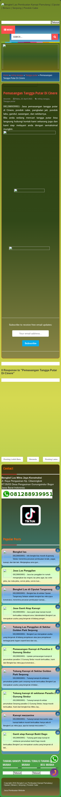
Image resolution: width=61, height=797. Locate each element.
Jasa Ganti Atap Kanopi (26, 608)
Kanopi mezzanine (23, 715)
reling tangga (43, 99)
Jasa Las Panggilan (24, 570)
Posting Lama (51, 459)
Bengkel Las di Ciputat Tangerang (32, 589)
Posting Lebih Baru (12, 459)
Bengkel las (19, 551)
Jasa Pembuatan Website (14, 790)
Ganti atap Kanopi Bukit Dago (30, 734)
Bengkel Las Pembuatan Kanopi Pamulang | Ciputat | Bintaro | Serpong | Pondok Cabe (28, 784)
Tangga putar (9, 101)
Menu (9, 29)
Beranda (33, 459)
